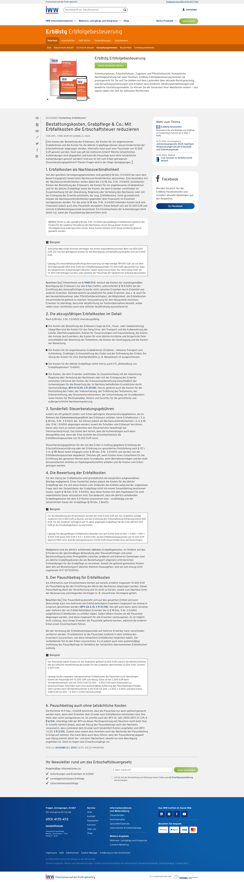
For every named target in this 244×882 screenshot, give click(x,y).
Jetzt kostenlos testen (111, 65)
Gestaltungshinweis (106, 47)
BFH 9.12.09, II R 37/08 (82, 388)
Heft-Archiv (84, 40)
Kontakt (91, 816)
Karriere (91, 825)
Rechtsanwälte (117, 819)
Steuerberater (117, 815)
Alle (49, 47)
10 (112, 175)
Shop (126, 21)
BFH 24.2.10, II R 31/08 (93, 607)
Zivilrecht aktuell (85, 47)
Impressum (51, 853)
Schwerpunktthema (144, 47)
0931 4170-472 (57, 819)
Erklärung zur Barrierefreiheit (115, 853)
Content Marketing (119, 844)
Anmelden (191, 9)
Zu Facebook (175, 206)
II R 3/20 (59, 731)
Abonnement (121, 40)
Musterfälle (126, 47)
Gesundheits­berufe (119, 823)
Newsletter (93, 820)
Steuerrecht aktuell (64, 47)
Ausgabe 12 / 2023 (65, 747)
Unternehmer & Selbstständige (125, 828)
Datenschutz (72, 853)
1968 (87, 282)
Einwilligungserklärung (182, 777)
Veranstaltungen (102, 40)
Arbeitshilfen (68, 40)
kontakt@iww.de (54, 826)
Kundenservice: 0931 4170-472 (179, 2)
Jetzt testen (188, 21)
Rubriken (52, 40)
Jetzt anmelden (186, 770)
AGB (61, 853)
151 (55, 452)
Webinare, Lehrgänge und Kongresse (128, 840)
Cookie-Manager (89, 853)
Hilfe (196, 2)
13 (91, 502)
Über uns (91, 829)
